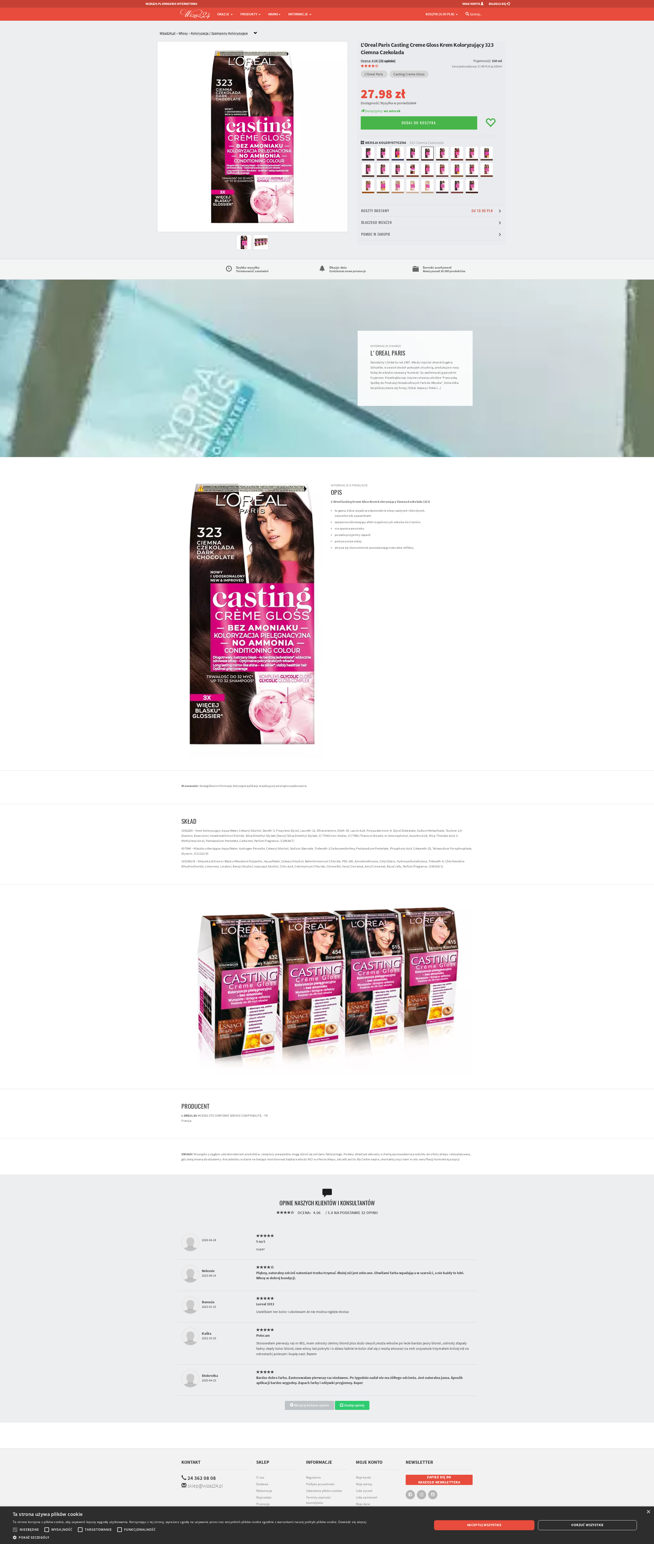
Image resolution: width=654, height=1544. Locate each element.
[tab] (331, 33)
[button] (189, 1537)
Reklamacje (264, 1491)
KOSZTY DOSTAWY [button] (427, 210)
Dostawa (262, 1484)
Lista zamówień (366, 1497)
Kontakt (191, 1462)
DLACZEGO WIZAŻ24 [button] (376, 222)
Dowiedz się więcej (352, 1522)
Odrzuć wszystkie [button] (587, 1525)
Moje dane (363, 1504)
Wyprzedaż (264, 1497)
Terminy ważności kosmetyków (318, 1500)
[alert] (327, 1525)
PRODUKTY (249, 14)
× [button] (648, 1512)
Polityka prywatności (320, 1484)
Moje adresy (364, 1484)
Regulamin (313, 1477)
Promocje (263, 1504)
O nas (260, 1477)
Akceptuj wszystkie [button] (484, 1525)
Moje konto (363, 1477)
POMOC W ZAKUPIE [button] (375, 234)
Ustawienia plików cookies (324, 1491)
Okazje (223, 14)
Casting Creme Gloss (409, 74)
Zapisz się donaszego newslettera (439, 1479)
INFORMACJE (298, 14)
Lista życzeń (364, 1491)
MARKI (273, 14)
